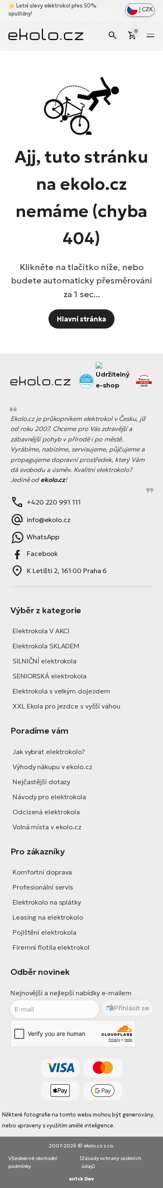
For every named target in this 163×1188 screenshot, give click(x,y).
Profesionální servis (43, 887)
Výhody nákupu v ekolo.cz (52, 766)
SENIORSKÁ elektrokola (50, 676)
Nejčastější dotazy (41, 782)
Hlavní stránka (81, 319)
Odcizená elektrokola (46, 812)
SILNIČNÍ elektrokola (44, 661)
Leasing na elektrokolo (48, 917)
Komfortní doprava (42, 872)
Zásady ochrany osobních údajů (111, 1162)
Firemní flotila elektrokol (51, 947)
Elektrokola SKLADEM (46, 646)
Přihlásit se (131, 1008)
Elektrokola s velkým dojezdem (61, 691)
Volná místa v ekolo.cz (47, 827)
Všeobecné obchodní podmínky (32, 1162)
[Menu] (150, 35)
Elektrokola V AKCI (41, 631)
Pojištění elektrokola (44, 932)
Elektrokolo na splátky (47, 902)
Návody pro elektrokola (49, 797)
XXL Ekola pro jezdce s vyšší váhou (66, 706)
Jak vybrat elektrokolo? (49, 751)
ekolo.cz (53, 480)
